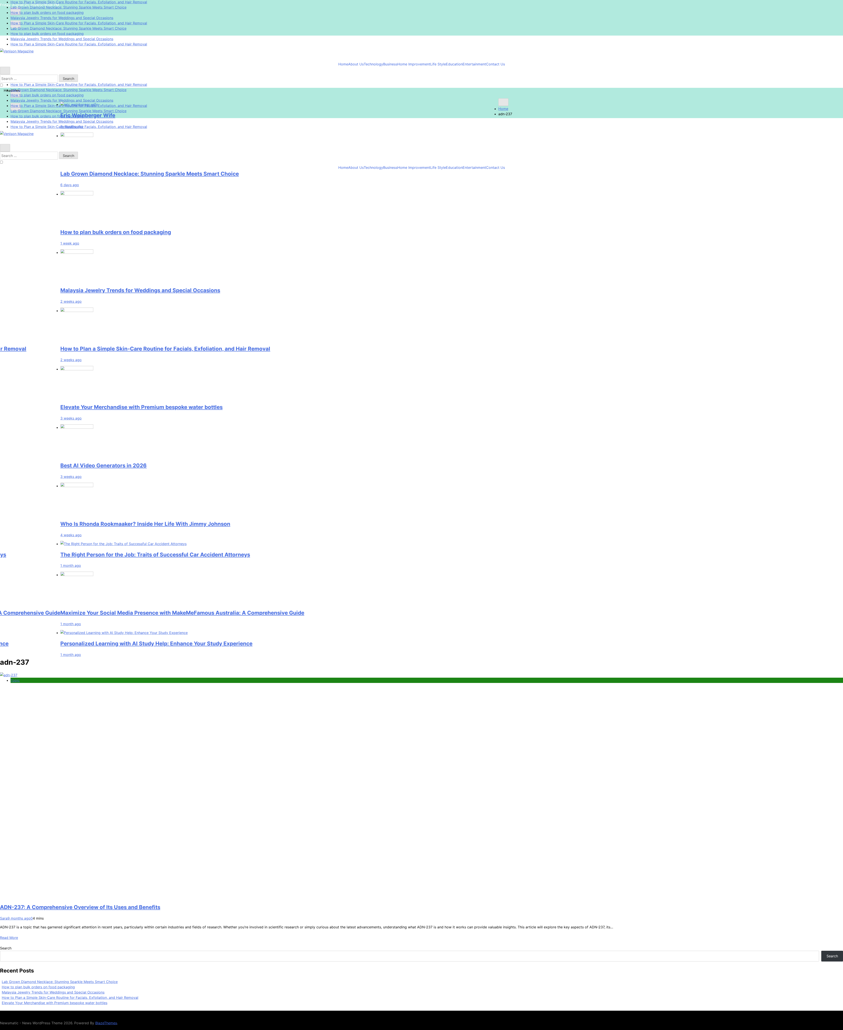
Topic (15, 680)
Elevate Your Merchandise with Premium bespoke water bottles (317, 407)
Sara (3, 918)
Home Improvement (413, 64)
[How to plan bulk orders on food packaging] (252, 194)
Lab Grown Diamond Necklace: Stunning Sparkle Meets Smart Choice (68, 23)
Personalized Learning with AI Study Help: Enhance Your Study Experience (332, 643)
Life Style (438, 64)
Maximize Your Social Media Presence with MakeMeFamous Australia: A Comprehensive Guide (358, 613)
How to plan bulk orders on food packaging (47, 7)
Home (343, 64)
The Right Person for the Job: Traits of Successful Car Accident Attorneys (331, 554)
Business (390, 64)
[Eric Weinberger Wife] (255, 104)
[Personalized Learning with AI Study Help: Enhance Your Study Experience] (300, 632)
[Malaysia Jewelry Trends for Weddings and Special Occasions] (252, 252)
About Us (356, 64)
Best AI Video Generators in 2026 (279, 465)
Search (5, 948)
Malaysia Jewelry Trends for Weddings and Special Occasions (62, 12)
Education (454, 64)
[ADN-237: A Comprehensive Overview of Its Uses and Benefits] (8, 675)
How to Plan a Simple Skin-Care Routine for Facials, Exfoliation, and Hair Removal (79, 18)
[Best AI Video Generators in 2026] (252, 427)
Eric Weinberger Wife (263, 115)
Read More (9, 937)
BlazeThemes (106, 1023)
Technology (373, 64)
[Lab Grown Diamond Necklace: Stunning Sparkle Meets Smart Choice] (252, 135)
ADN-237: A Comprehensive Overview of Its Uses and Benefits (80, 907)
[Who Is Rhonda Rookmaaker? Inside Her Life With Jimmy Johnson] (252, 485)
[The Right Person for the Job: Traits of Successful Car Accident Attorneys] (299, 543)
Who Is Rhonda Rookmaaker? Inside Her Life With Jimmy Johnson (321, 523)
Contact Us (495, 64)
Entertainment (474, 64)
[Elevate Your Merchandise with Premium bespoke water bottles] (252, 369)
